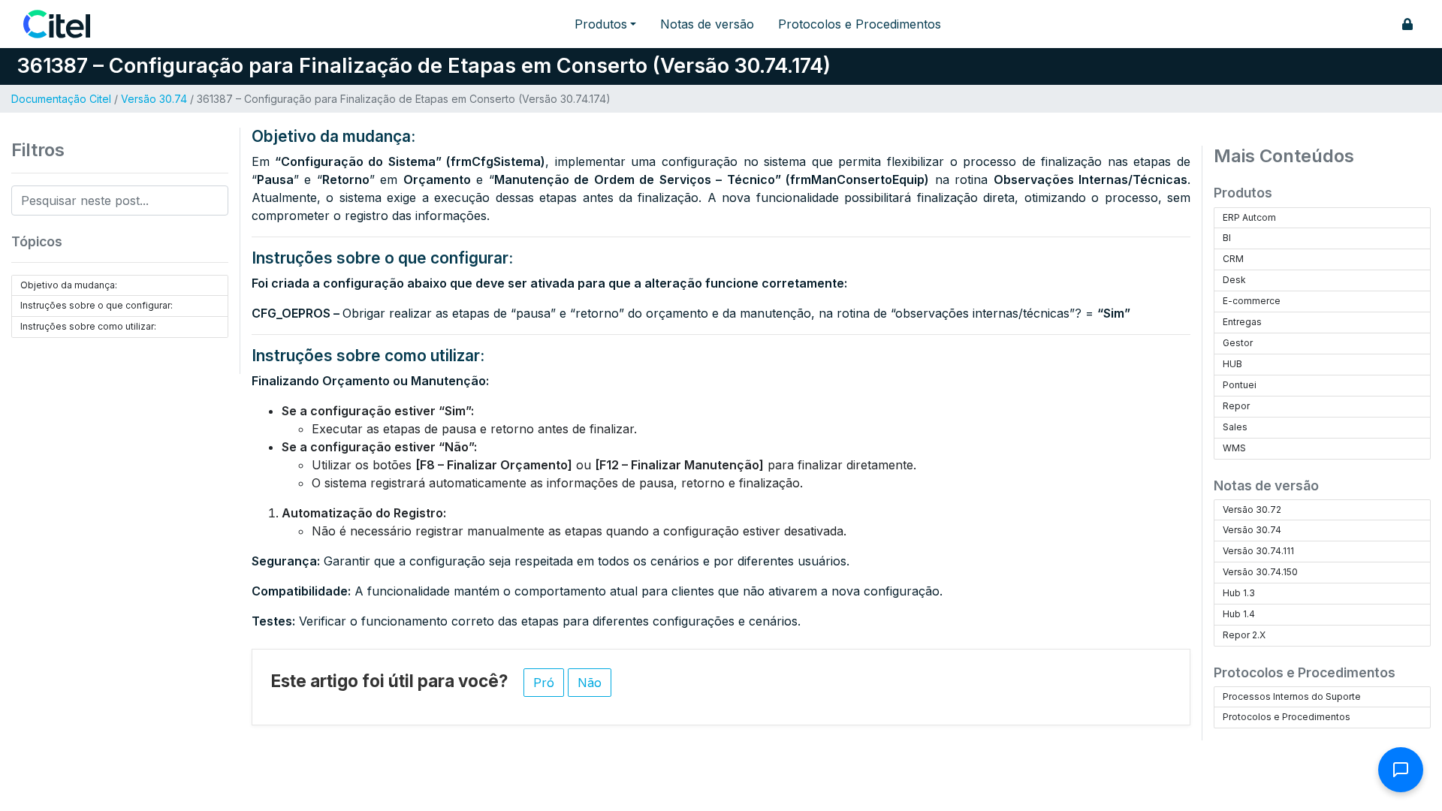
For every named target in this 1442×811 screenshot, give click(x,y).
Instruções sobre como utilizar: (88, 326)
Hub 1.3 (1239, 592)
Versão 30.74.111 (1258, 550)
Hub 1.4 (1239, 614)
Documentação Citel (61, 98)
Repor (1236, 406)
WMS (1234, 448)
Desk (1234, 279)
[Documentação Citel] (65, 24)
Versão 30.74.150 (1260, 571)
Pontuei (1239, 384)
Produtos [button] (601, 24)
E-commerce (1252, 300)
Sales (1235, 427)
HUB (1232, 363)
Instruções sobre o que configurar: (96, 305)
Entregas (1242, 321)
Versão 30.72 (1252, 509)
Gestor (1238, 342)
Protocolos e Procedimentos (859, 24)
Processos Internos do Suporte (1292, 696)
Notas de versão (707, 24)
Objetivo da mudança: (68, 285)
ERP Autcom (1249, 217)
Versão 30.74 (154, 98)
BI (1227, 237)
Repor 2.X (1244, 635)
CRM (1233, 258)
